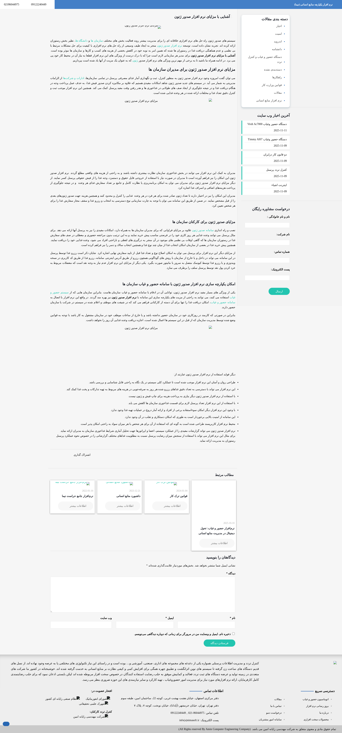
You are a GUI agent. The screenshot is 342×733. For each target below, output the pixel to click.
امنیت (278, 33)
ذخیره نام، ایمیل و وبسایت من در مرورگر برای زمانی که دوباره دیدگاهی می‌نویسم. (182, 634)
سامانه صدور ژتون (203, 230)
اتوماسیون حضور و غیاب (316, 699)
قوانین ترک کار (178, 496)
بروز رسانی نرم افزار (317, 705)
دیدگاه (230, 573)
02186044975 (11, 4)
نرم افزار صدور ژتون (169, 45)
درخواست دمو (274, 712)
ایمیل (169, 618)
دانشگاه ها (82, 40)
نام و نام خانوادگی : (278, 216)
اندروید (278, 41)
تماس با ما (276, 705)
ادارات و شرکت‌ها (73, 78)
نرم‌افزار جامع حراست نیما (77, 496)
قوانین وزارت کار (272, 85)
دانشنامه (277, 49)
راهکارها (277, 77)
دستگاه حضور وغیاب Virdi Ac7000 (267, 124)
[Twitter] (26, 729)
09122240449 (38, 4)
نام (232, 618)
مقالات (278, 92)
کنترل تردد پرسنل (276, 169)
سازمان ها (97, 40)
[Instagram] (16, 729)
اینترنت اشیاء (279, 185)
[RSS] (10, 729)
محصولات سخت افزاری (316, 719)
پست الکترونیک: (280, 269)
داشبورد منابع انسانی (128, 496)
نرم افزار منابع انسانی (269, 100)
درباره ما (324, 712)
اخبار (279, 26)
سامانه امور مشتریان (270, 719)
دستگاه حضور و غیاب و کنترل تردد (265, 59)
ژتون (135, 60)
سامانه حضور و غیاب (223, 302)
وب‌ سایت (106, 618)
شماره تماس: (282, 251)
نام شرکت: (283, 234)
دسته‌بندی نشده (273, 69)
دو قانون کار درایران (275, 154)
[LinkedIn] (21, 729)
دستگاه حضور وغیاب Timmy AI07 (267, 139)
